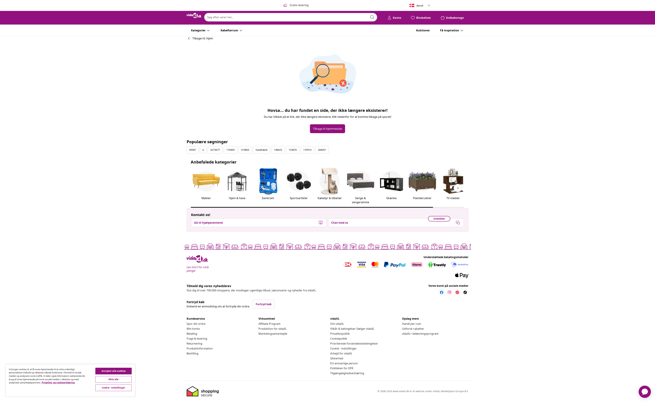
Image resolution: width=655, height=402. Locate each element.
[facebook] (441, 292)
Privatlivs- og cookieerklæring (58, 382)
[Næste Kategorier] (458, 188)
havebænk (261, 149)
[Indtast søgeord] (372, 17)
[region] (70, 380)
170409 (230, 149)
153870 (293, 149)
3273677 (215, 149)
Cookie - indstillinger (343, 348)
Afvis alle (113, 379)
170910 (307, 149)
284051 (322, 149)
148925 (278, 149)
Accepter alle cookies (113, 371)
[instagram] (449, 292)
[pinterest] (457, 292)
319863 (245, 149)
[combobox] (290, 17)
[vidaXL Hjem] (194, 15)
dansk (419, 5)
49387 (192, 149)
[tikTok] (465, 292)
